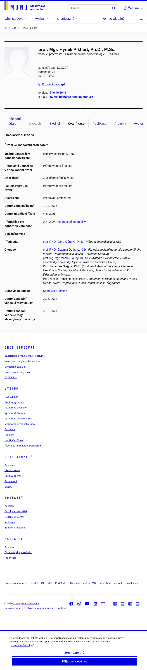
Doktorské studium (15, 366)
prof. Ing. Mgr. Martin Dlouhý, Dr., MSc (67, 258)
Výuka (138, 123)
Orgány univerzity (14, 516)
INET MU (46, 583)
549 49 (58, 92)
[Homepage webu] (24, 5)
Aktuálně (13, 539)
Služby (8, 486)
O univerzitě (18, 457)
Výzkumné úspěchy (15, 407)
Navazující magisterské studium (22, 361)
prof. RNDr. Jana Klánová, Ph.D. (63, 241)
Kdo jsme (9, 465)
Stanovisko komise (55, 290)
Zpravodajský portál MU (18, 552)
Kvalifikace (76, 123)
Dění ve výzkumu (14, 402)
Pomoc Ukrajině (113, 18)
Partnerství (10, 481)
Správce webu (12, 607)
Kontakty (9, 505)
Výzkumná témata (14, 413)
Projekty (120, 123)
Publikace (99, 123)
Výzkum (11, 389)
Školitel (54, 123)
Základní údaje (14, 121)
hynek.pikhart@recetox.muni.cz (71, 96)
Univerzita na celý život (17, 372)
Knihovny (9, 522)
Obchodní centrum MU (83, 583)
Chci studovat (19, 348)
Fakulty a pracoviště (15, 511)
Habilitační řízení (13, 440)
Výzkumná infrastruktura (18, 418)
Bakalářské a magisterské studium (23, 355)
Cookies (61, 607)
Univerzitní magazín (15, 583)
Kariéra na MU (12, 475)
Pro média (10, 557)
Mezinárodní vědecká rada (19, 423)
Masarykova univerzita (26, 603)
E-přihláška (10, 377)
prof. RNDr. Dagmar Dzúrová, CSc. (65, 249)
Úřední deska (12, 470)
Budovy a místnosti (15, 527)
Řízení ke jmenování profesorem (23, 445)
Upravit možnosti (20, 645)
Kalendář (9, 547)
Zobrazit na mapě (53, 84)
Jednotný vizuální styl (126, 583)
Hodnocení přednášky (72, 221)
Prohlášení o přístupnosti (38, 607)
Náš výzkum (11, 396)
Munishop (105, 583)
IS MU (34, 583)
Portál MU (61, 583)
